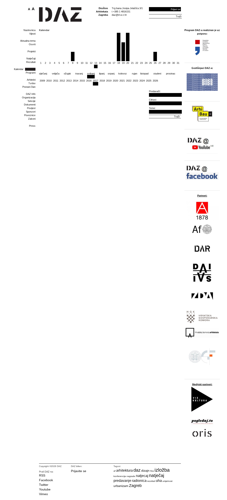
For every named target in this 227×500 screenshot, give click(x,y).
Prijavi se (175, 9)
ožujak (67, 73)
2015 (82, 80)
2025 (148, 80)
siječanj (43, 73)
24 (146, 63)
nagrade (131, 476)
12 (91, 63)
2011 (55, 80)
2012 (62, 80)
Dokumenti (29, 104)
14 (100, 63)
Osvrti (32, 44)
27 (160, 63)
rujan (134, 73)
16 (109, 63)
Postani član (28, 87)
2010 (49, 80)
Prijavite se (78, 471)
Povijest (31, 108)
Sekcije (31, 101)
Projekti (31, 51)
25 (150, 63)
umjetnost (167, 481)
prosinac (170, 73)
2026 (155, 80)
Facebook (46, 480)
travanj (79, 73)
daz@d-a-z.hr (119, 15)
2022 (128, 80)
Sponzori (30, 111)
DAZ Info (30, 94)
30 (173, 63)
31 (178, 63)
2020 (115, 80)
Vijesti (32, 33)
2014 (75, 80)
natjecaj (142, 476)
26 (155, 63)
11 (86, 63)
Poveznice (29, 115)
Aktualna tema (27, 40)
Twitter (43, 484)
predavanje (122, 480)
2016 (89, 80)
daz (137, 470)
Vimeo (43, 494)
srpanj (111, 73)
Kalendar (18, 69)
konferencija (120, 476)
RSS (42, 475)
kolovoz (122, 73)
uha (159, 480)
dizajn (145, 470)
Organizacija (28, 97)
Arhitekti (31, 79)
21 (132, 63)
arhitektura (124, 470)
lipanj (101, 73)
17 (114, 63)
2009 (42, 80)
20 (127, 63)
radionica (139, 480)
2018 (102, 80)
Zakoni (31, 118)
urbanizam (121, 486)
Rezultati (30, 62)
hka (152, 471)
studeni (157, 73)
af (114, 471)
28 (164, 63)
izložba (162, 470)
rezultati (151, 481)
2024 (142, 80)
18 (118, 63)
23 (141, 63)
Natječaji (30, 58)
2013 (69, 80)
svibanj (91, 73)
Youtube (45, 489)
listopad (144, 73)
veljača (55, 73)
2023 (135, 80)
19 (123, 63)
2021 (122, 80)
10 (82, 63)
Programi (30, 72)
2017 (95, 80)
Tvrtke (31, 83)
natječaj (156, 475)
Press (32, 126)
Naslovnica (29, 30)
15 (105, 63)
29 (169, 63)
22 (136, 63)
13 (95, 63)
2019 (109, 80)
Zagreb (135, 485)
